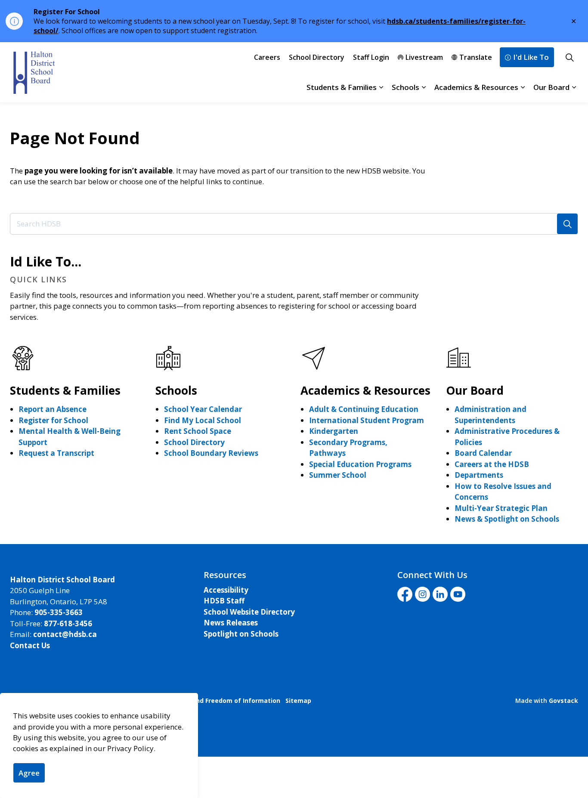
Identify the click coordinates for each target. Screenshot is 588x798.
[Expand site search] (569, 57)
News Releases (231, 623)
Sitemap (298, 700)
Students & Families (341, 87)
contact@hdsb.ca (65, 634)
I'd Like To (531, 57)
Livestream (424, 57)
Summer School (337, 475)
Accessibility (226, 590)
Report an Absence (53, 409)
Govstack (563, 700)
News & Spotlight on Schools (507, 519)
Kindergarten (333, 431)
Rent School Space (197, 431)
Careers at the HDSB (492, 464)
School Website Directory (249, 612)
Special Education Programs (360, 464)
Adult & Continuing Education (363, 409)
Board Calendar (483, 453)
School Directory (316, 57)
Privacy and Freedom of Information (224, 700)
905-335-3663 (58, 612)
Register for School (53, 420)
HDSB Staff (224, 601)
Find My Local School (202, 420)
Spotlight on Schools (241, 634)
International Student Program (366, 420)
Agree (29, 773)
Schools (405, 87)
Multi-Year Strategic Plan (501, 508)
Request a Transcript (56, 453)
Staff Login (371, 57)
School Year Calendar (203, 409)
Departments (479, 475)
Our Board (551, 87)
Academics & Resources (476, 87)
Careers (267, 57)
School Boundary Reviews (211, 453)
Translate (475, 57)
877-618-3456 (68, 623)
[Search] (567, 224)
